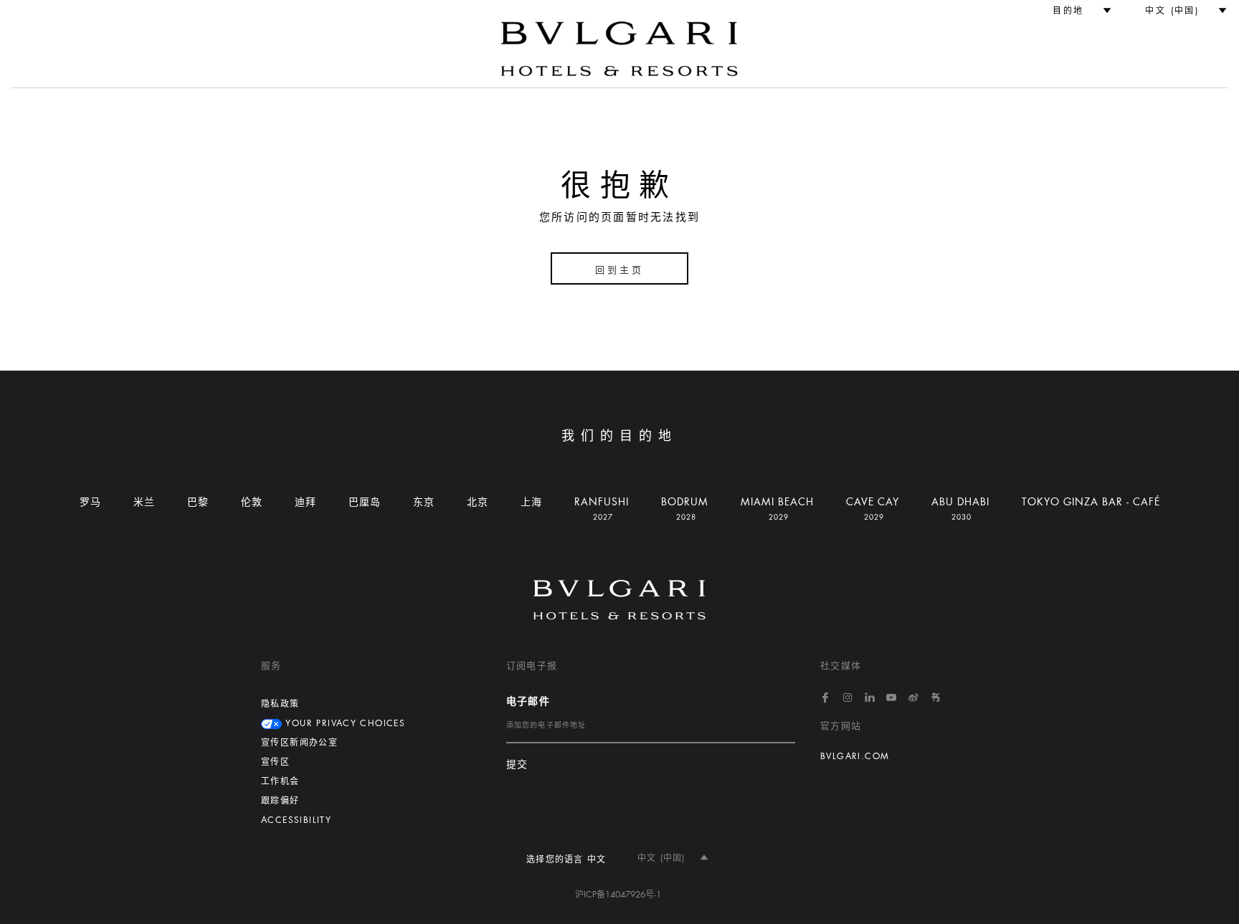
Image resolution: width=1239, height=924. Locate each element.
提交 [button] (517, 764)
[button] (1075, 11)
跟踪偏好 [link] (280, 800)
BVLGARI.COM (854, 756)
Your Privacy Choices (343, 723)
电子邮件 (528, 701)
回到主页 (619, 270)
